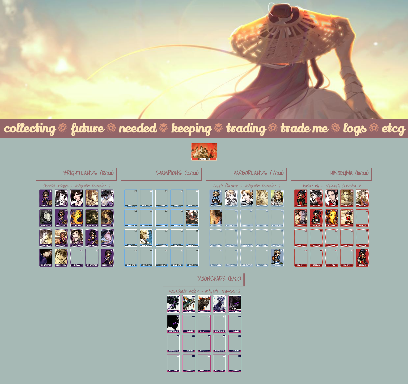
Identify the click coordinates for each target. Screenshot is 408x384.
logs (354, 128)
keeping (191, 128)
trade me (304, 128)
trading (245, 128)
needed (137, 128)
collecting (29, 128)
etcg (393, 128)
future (87, 128)
